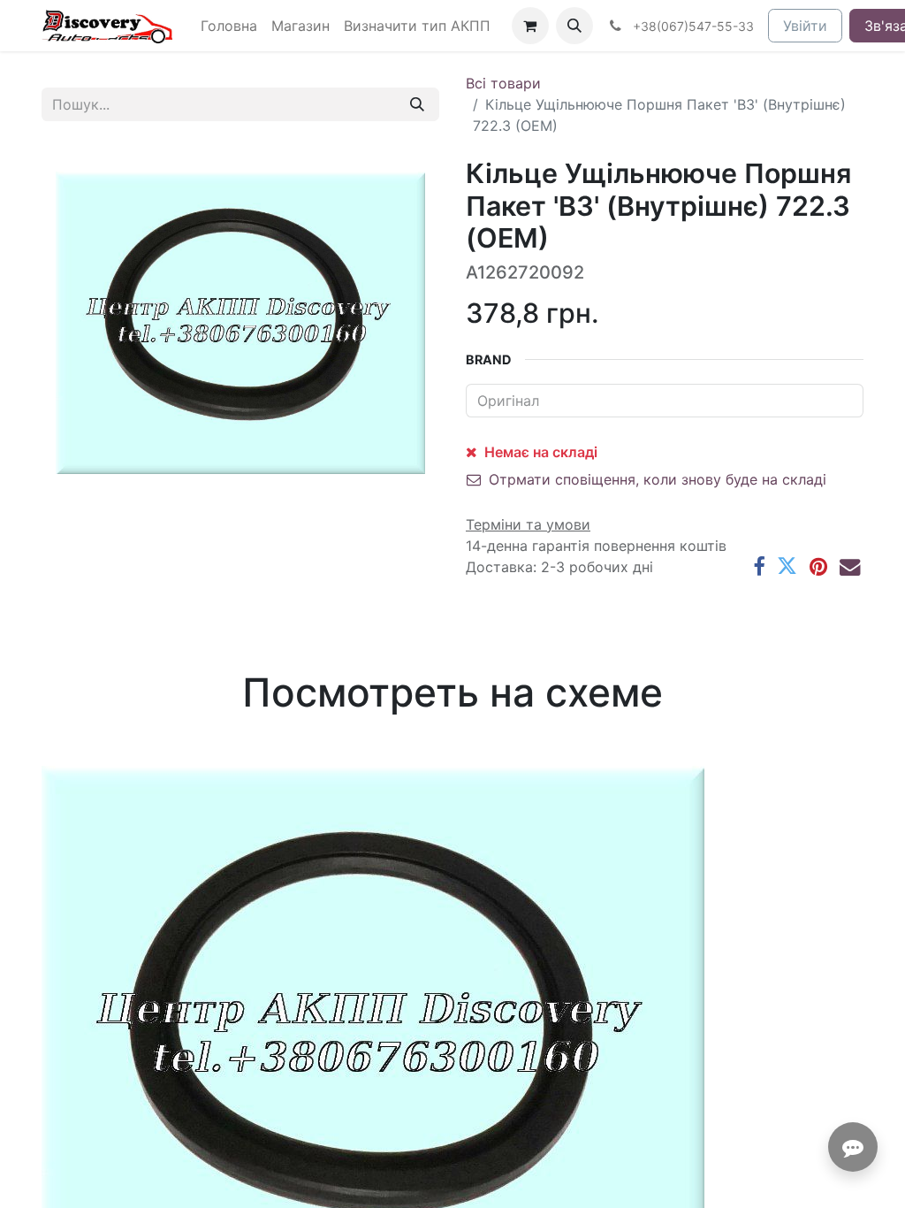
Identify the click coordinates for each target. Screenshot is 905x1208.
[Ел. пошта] (850, 566)
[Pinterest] (818, 566)
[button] (574, 25)
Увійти (805, 25)
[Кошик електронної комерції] (530, 25)
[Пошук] (417, 104)
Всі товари (503, 83)
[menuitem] (229, 25)
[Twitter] (787, 566)
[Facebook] (758, 566)
